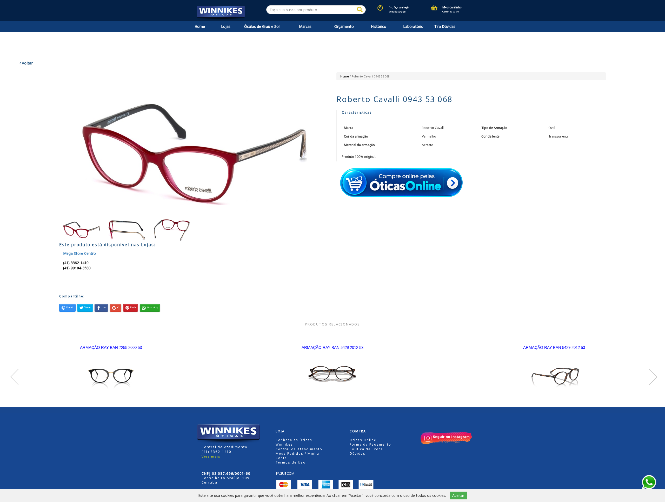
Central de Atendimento (299, 449)
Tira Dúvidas (444, 26)
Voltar (27, 63)
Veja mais (211, 456)
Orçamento (344, 26)
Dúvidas (357, 453)
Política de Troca (366, 449)
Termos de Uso (291, 462)
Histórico (378, 26)
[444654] (359, 9)
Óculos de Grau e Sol (262, 26)
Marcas (305, 26)
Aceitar (458, 495)
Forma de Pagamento (370, 444)
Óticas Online (363, 440)
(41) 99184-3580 (77, 267)
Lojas (225, 26)
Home (200, 26)
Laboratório (413, 26)
